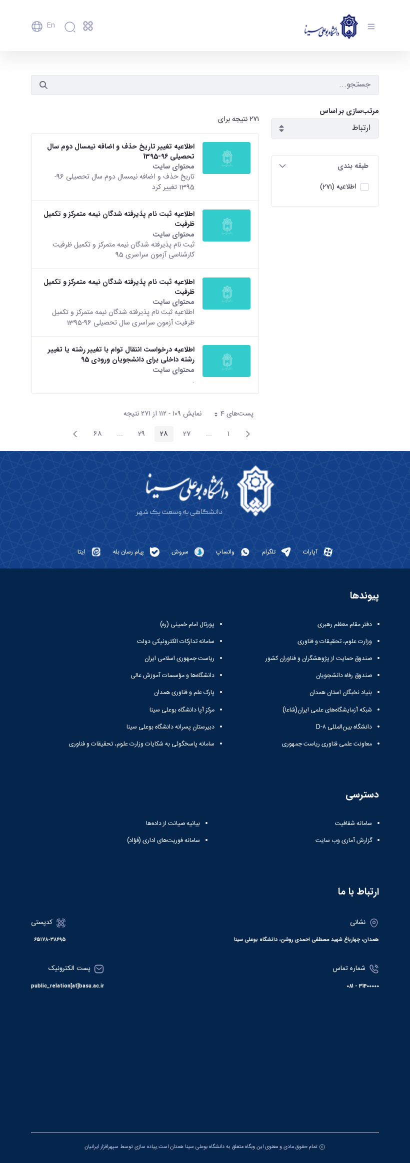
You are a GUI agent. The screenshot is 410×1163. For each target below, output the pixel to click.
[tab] (325, 166)
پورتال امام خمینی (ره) (187, 625)
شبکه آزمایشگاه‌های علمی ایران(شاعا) (327, 710)
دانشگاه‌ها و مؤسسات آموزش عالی (172, 675)
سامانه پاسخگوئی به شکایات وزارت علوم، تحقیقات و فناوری (141, 744)
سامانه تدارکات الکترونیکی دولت (175, 641)
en (50, 26)
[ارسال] (44, 85)
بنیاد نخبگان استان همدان (341, 693)
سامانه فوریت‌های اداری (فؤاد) (163, 841)
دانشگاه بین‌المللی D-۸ (344, 727)
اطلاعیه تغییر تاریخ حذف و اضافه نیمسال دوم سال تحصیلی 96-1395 (120, 152)
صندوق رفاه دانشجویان (344, 675)
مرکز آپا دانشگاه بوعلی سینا (182, 710)
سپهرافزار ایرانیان (101, 1146)
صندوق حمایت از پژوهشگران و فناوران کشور (319, 659)
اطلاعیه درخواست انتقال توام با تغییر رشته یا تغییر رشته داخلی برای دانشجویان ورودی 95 (121, 354)
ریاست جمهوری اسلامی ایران (179, 659)
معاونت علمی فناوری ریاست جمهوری (327, 744)
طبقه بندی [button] (353, 166)
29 (138, 435)
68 (95, 435)
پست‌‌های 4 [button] (230, 415)
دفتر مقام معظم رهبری (345, 625)
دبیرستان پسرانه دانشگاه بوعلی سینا (170, 727)
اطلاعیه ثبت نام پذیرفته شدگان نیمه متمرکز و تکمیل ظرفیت (119, 219)
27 (184, 435)
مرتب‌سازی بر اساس (349, 111)
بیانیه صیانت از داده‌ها (173, 823)
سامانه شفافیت (353, 823)
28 (161, 435)
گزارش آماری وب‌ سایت (344, 841)
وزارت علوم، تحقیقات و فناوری (335, 641)
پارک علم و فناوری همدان (184, 693)
